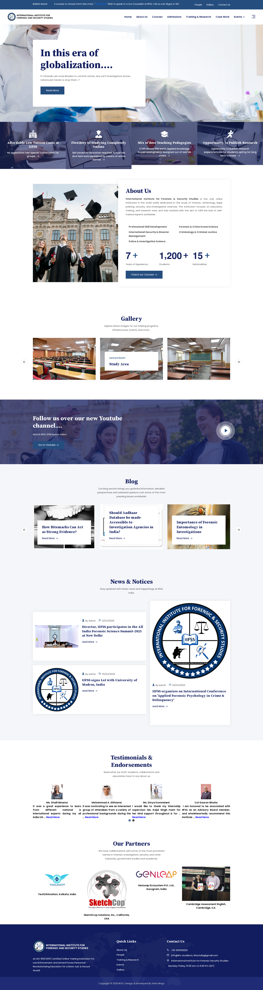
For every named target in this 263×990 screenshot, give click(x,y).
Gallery (210, 4)
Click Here (153, 3)
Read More (48, 538)
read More (88, 641)
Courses (157, 17)
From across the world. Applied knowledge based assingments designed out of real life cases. (164, 152)
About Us (141, 17)
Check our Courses (142, 274)
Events (238, 17)
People (198, 4)
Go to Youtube (47, 445)
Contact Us (224, 4)
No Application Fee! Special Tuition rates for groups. (33, 154)
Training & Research (198, 17)
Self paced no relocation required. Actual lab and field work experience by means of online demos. (98, 156)
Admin (92, 620)
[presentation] (14, 74)
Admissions (174, 17)
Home (128, 17)
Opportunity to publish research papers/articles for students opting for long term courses (230, 152)
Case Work (222, 17)
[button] (129, 820)
